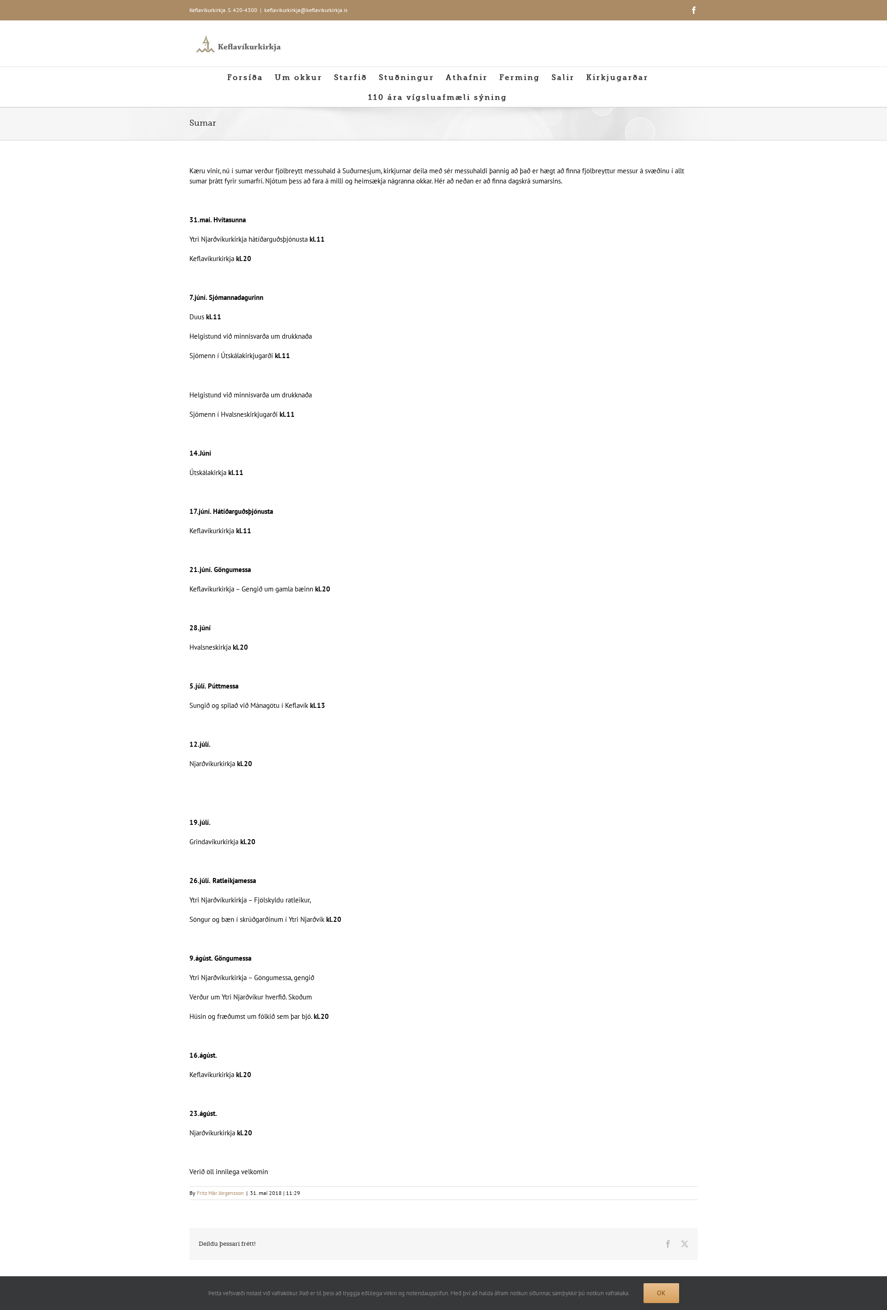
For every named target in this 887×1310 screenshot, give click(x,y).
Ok (661, 1293)
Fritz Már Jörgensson (220, 1192)
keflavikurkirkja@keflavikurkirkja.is (305, 9)
